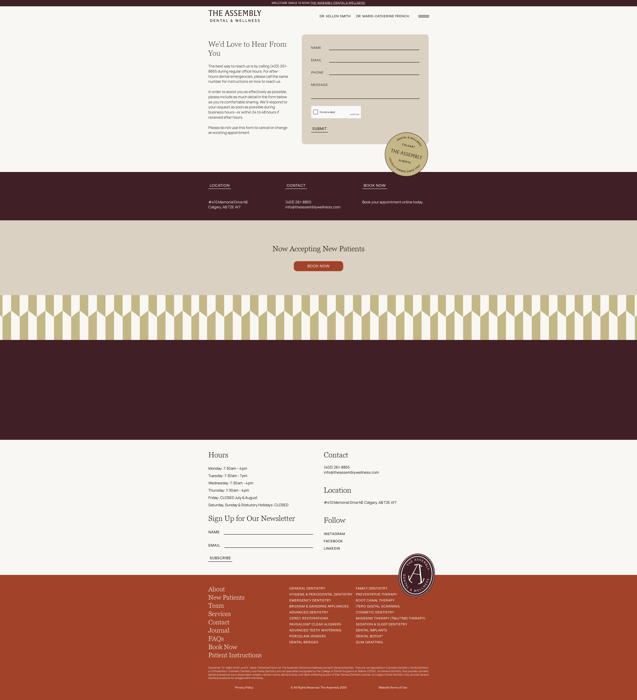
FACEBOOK (333, 541)
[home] (234, 16)
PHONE (317, 72)
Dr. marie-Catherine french (382, 16)
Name (316, 48)
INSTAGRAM (334, 534)
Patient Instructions (235, 655)
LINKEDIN (332, 548)
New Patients (226, 597)
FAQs (216, 639)
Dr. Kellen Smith (335, 16)
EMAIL (316, 60)
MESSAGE (319, 85)
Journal (218, 630)
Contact (218, 622)
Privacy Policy (244, 687)
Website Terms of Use (393, 687)
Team (216, 606)
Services (219, 614)
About (216, 589)
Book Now (222, 647)
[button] (422, 16)
